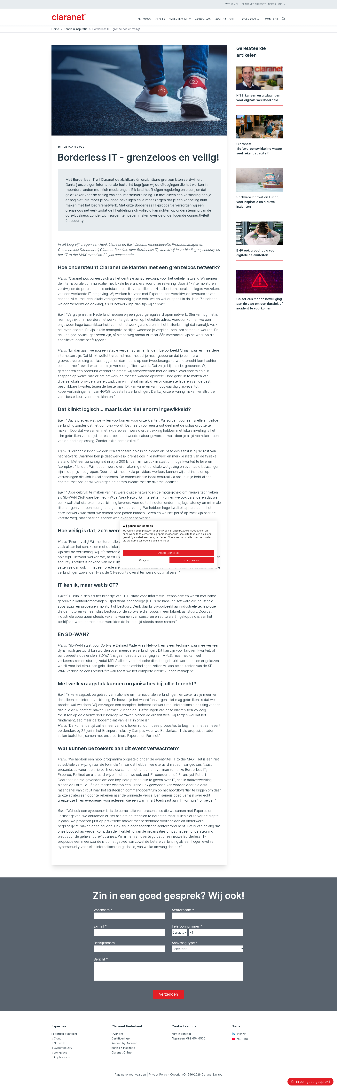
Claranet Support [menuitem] (253, 4)
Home (55, 29)
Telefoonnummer (187, 926)
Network (59, 1043)
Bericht (101, 959)
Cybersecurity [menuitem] (180, 19)
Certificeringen (121, 1038)
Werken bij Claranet (124, 1043)
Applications (62, 1057)
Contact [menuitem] (271, 19)
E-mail (100, 926)
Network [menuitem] (145, 19)
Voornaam (103, 910)
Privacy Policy (158, 1074)
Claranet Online (122, 1052)
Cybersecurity (63, 1047)
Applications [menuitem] (224, 19)
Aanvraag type (185, 943)
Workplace (60, 1052)
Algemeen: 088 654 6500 (188, 1038)
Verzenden (168, 994)
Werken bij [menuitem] (232, 4)
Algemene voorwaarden (130, 1074)
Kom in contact (181, 1033)
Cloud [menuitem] (160, 19)
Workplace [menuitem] (203, 19)
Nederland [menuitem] (275, 4)
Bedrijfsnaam (104, 943)
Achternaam (183, 910)
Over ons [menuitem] (249, 19)
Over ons (117, 1033)
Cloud (57, 1038)
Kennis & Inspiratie (76, 29)
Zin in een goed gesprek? (310, 1081)
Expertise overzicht (64, 1033)
